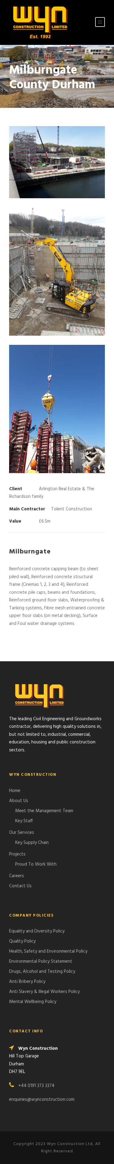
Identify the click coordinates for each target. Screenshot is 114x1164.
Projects (17, 854)
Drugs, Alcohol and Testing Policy (42, 971)
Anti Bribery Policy (27, 981)
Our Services (21, 832)
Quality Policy (22, 941)
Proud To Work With (36, 864)
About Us (18, 801)
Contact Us (20, 886)
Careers (16, 876)
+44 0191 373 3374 (36, 1085)
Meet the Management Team (44, 811)
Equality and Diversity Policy (36, 931)
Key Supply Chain (32, 842)
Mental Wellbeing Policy (33, 1001)
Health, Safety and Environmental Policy (48, 951)
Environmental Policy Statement (40, 961)
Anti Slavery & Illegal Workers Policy (44, 991)
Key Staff (24, 821)
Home (14, 790)
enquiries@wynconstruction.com (41, 1099)
